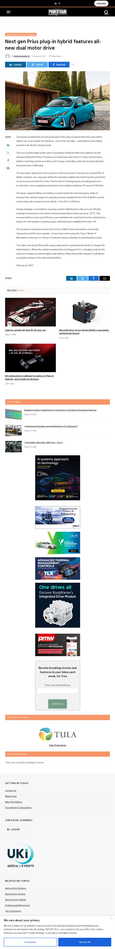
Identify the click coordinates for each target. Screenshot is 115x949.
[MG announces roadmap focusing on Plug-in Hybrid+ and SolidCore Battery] (30, 358)
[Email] (8, 168)
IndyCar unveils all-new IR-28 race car (25, 330)
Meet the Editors (13, 802)
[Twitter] (8, 153)
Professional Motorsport (17, 905)
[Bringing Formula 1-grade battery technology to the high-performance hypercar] (13, 414)
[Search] (106, 12)
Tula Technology (57, 745)
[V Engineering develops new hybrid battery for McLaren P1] (13, 430)
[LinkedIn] (8, 145)
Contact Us (10, 790)
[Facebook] (8, 160)
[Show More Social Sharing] (73, 64)
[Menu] (8, 12)
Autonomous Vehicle (15, 899)
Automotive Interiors (15, 888)
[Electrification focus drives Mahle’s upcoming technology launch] (84, 312)
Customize (30, 942)
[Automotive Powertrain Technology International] (57, 12)
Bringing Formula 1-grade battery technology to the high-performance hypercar (60, 410)
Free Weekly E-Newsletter (18, 807)
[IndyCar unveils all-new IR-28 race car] (30, 312)
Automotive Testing (15, 894)
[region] (57, 932)
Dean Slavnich (22, 56)
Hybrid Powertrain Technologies (20, 34)
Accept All (84, 942)
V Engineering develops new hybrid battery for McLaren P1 (51, 426)
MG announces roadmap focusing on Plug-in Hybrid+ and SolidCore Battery (29, 378)
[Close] (112, 918)
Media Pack (11, 796)
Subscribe (101, 3)
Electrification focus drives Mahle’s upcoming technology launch (84, 332)
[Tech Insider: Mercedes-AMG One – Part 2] (13, 446)
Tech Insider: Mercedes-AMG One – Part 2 (43, 442)
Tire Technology (13, 911)
